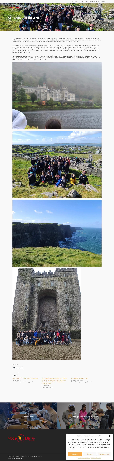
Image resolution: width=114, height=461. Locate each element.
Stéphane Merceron (18, 21)
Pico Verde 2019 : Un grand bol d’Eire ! (25, 378)
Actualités (35, 7)
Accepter (75, 454)
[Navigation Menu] (105, 8)
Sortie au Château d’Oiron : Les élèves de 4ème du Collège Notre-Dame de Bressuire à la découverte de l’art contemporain (54, 381)
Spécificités (61, 7)
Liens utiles (74, 1)
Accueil (26, 7)
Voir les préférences (104, 454)
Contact (97, 7)
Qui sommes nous (46, 8)
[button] (110, 436)
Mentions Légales (96, 458)
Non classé (45, 21)
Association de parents (97, 1)
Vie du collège (70, 8)
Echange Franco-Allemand (79, 378)
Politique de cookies (84, 458)
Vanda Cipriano (18, 458)
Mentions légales (37, 456)
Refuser (89, 454)
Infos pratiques (83, 8)
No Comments (99, 18)
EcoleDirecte (84, 1)
